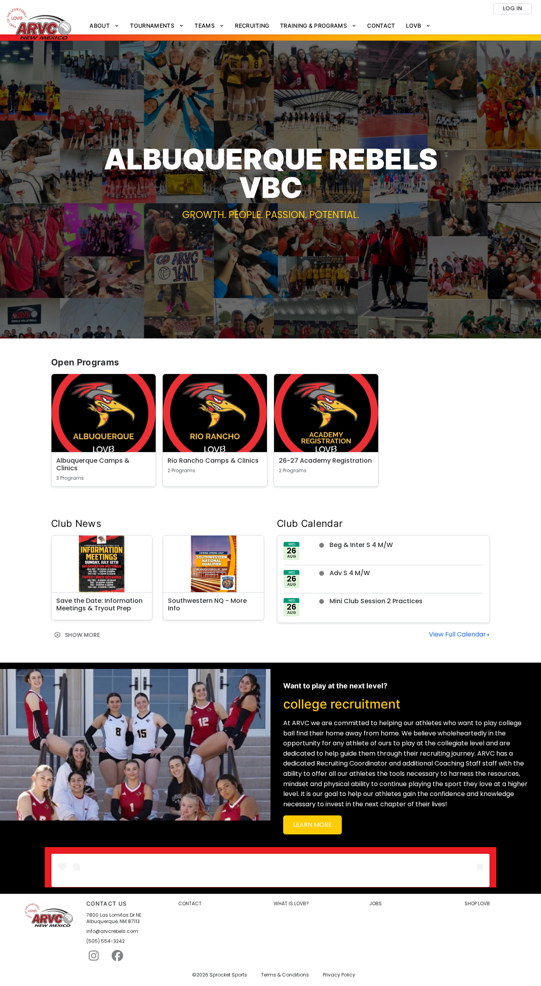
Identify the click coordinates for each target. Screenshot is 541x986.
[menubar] (260, 26)
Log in (512, 8)
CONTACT (190, 904)
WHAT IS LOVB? (291, 904)
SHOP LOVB (477, 904)
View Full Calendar (457, 634)
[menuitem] (104, 26)
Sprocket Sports (228, 975)
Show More (81, 635)
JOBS (375, 904)
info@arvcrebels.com (112, 931)
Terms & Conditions (285, 975)
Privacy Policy (339, 975)
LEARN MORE (312, 824)
